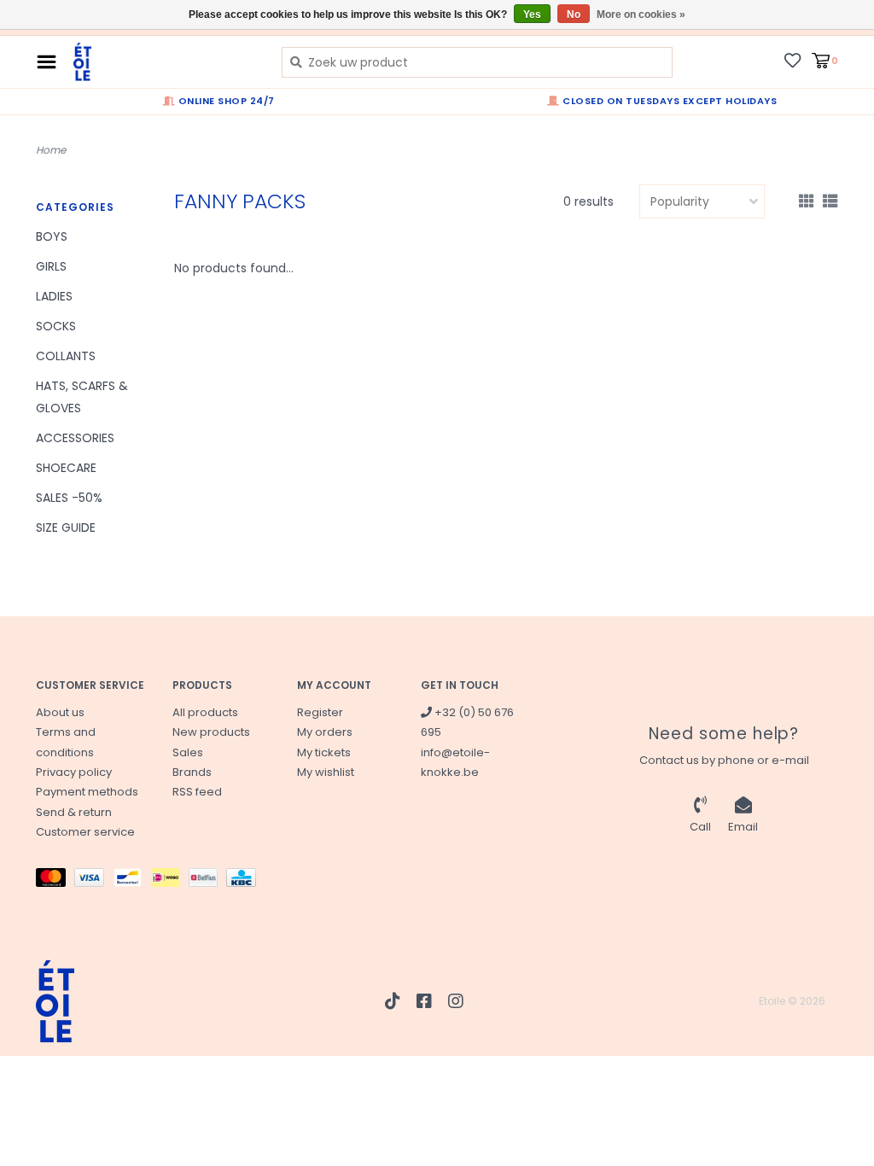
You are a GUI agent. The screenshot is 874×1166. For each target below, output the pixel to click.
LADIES (54, 296)
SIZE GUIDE (66, 527)
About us (60, 712)
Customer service (85, 832)
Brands (192, 772)
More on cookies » (641, 14)
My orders (325, 732)
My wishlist (325, 772)
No (573, 14)
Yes (532, 14)
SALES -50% (69, 497)
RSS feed (197, 792)
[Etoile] (164, 62)
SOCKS (56, 326)
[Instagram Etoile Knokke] (455, 1001)
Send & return (74, 812)
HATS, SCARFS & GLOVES (82, 396)
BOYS (51, 236)
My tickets (324, 752)
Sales (187, 752)
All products (205, 712)
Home (51, 150)
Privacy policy (74, 772)
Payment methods (87, 792)
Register (320, 712)
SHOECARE (66, 467)
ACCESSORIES (75, 437)
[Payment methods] (55, 880)
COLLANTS (66, 355)
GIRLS (51, 266)
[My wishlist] (792, 59)
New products (211, 732)
